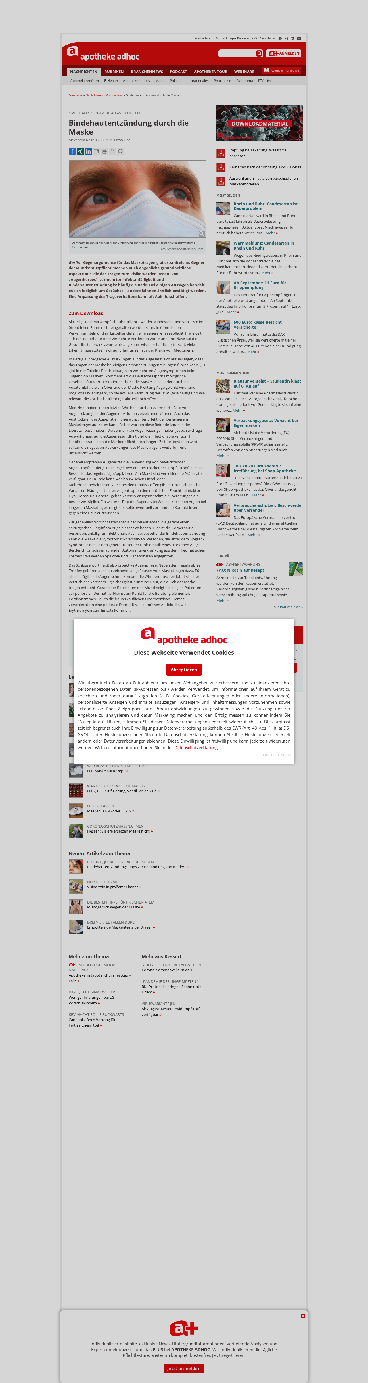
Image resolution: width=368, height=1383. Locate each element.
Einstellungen (276, 755)
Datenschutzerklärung (196, 747)
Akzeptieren (184, 669)
